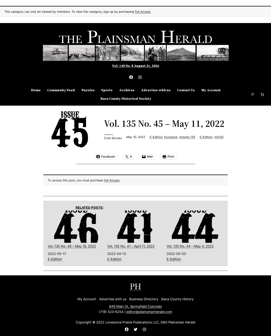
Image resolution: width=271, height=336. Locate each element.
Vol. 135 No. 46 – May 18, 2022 (72, 246)
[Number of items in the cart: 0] (262, 94)
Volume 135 (187, 137)
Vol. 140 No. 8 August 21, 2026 (135, 65)
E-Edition (156, 137)
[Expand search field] (252, 94)
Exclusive (170, 137)
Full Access (142, 11)
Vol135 (219, 137)
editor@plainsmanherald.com (149, 312)
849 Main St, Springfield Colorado (135, 306)
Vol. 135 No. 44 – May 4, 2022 (190, 246)
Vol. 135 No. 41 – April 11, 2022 (131, 246)
